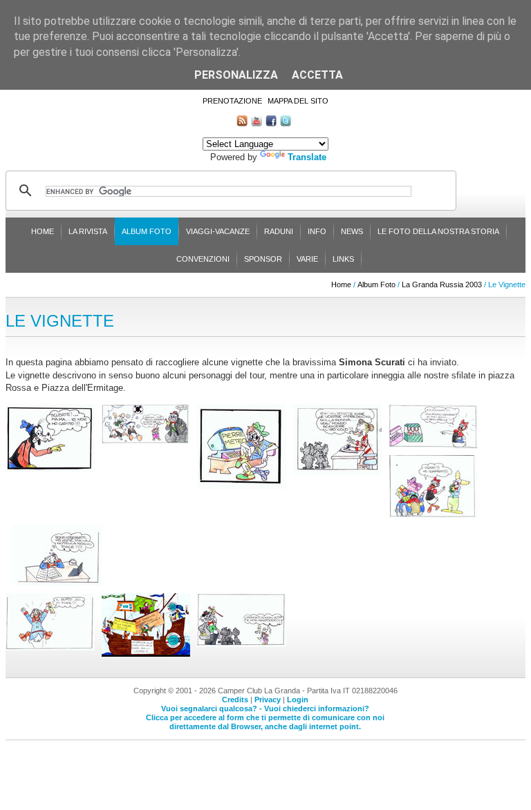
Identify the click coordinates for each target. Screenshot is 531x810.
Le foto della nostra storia (438, 231)
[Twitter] (285, 123)
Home (42, 231)
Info (317, 231)
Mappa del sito (298, 101)
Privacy (267, 699)
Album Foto (146, 231)
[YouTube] (256, 123)
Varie (307, 259)
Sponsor (263, 259)
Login (297, 699)
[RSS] (242, 123)
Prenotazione (232, 101)
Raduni (278, 231)
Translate (307, 157)
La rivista (87, 231)
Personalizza (236, 74)
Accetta (317, 74)
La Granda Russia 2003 (442, 284)
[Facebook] (271, 123)
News (352, 231)
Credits (235, 699)
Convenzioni (203, 259)
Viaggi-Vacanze (218, 231)
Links (343, 259)
